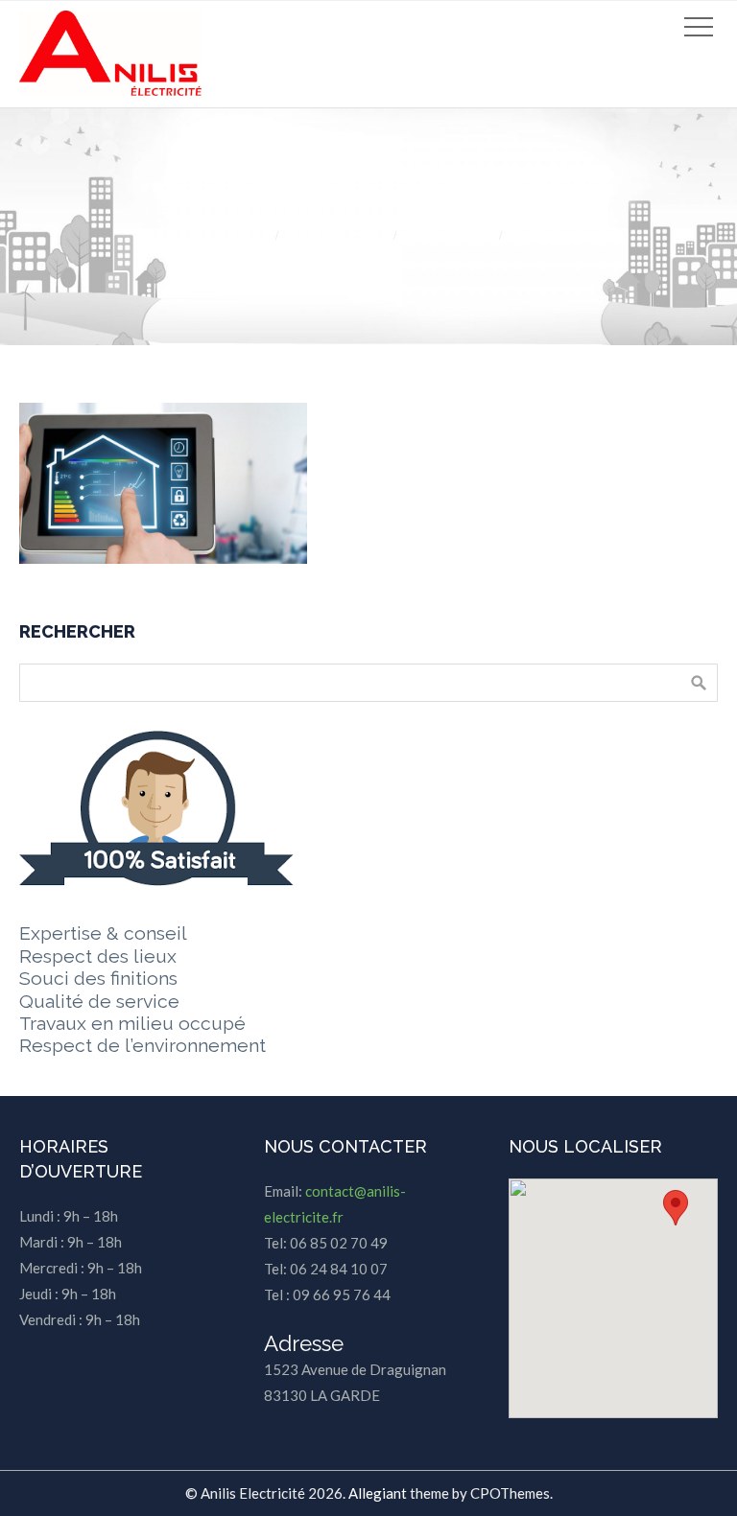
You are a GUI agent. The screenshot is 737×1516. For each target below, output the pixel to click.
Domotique (447, 236)
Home (240, 236)
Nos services (333, 236)
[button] (675, 1207)
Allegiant (377, 1493)
